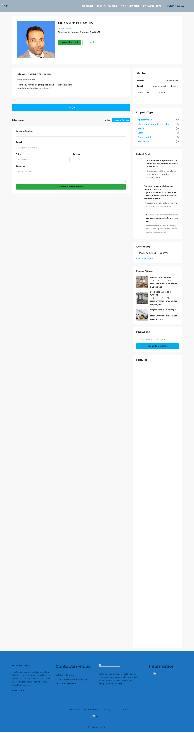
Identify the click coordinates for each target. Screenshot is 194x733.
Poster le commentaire (71, 186)
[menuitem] (174, 6)
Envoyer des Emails (70, 42)
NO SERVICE (87, 6)
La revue (20, 166)
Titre (18, 154)
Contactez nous (144, 258)
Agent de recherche (158, 346)
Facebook (74, 709)
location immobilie (107, 6)
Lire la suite (18, 690)
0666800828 (172, 80)
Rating (76, 154)
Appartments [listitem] (145, 119)
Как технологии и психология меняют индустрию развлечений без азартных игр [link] (162, 217)
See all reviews (65, 28)
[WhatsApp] (142, 98)
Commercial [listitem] (144, 137)
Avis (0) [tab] (71, 107)
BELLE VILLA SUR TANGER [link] (160, 277)
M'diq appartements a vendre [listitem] (153, 124)
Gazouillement (91, 709)
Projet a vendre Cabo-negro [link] (163, 309)
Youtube (123, 709)
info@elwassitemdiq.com (165, 86)
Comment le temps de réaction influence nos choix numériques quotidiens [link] (162, 163)
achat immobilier (130, 6)
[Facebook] (138, 98)
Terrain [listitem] (141, 128)
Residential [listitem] (143, 141)
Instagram (108, 709)
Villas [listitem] (140, 132)
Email (19, 142)
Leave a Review (121, 120)
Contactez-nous (152, 6)
